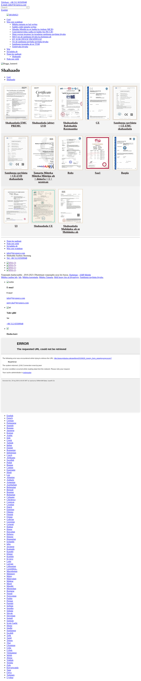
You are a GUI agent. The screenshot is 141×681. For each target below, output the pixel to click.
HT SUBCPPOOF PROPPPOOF (27, 39)
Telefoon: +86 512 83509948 (14, 2)
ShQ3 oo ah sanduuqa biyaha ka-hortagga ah (31, 37)
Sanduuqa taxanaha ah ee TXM (26, 44)
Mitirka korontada (30, 277)
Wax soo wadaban (15, 22)
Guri (9, 19)
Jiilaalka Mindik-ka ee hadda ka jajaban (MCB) (32, 29)
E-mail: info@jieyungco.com (13, 5)
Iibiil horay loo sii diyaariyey (66, 277)
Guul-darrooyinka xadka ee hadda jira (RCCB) (32, 32)
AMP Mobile (85, 275)
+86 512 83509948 (15, 324)
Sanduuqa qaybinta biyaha (91, 277)
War (8, 49)
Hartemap (73, 275)
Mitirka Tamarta (46, 277)
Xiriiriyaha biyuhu (20, 46)
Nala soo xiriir (13, 59)
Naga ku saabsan (14, 54)
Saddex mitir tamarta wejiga (24, 27)
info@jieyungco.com (16, 253)
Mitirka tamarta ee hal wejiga (24, 24)
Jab (19, 277)
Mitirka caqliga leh (9, 277)
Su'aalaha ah (12, 51)
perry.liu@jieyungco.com (18, 303)
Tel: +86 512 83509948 (17, 258)
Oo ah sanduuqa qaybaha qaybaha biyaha (30, 41)
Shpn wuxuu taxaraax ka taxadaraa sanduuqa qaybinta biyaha (39, 34)
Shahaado (16, 56)
